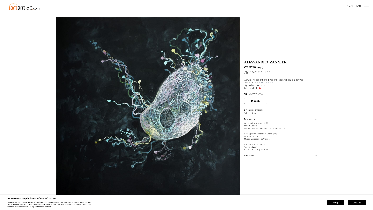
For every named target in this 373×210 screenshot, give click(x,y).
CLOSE (350, 6)
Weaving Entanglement (254, 123)
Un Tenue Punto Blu (253, 144)
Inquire (255, 101)
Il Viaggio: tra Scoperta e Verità (258, 134)
